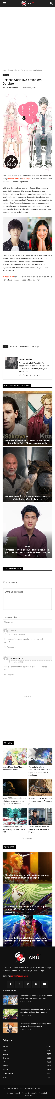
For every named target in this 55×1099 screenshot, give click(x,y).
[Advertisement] (27, 38)
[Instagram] (24, 375)
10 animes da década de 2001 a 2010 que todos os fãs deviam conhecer (25, 908)
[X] (35, 375)
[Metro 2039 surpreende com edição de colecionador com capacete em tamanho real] (15, 787)
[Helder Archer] (11, 367)
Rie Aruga (26, 179)
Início (4, 70)
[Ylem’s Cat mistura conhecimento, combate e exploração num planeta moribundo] (41, 756)
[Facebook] (20, 375)
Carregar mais (26, 838)
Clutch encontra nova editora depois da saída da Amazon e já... (40, 801)
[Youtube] (38, 375)
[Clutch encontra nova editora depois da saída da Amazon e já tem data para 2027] (41, 787)
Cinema (11, 70)
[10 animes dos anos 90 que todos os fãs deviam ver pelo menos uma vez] (10, 1000)
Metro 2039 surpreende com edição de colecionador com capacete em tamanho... (14, 801)
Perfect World (13, 179)
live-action (13, 346)
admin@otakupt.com (19, 976)
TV (27, 437)
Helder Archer (12, 88)
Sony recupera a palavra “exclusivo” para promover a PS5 (14, 829)
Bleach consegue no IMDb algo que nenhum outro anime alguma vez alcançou (27, 876)
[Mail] (27, 375)
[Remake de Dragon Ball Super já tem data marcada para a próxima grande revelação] (27, 930)
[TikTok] (31, 375)
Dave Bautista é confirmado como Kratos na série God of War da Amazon (27, 497)
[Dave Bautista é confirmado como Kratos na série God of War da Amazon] (27, 474)
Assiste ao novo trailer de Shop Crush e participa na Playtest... (39, 829)
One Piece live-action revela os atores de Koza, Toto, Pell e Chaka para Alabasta (27, 441)
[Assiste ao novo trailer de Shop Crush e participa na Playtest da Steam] (41, 816)
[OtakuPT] (27, 3)
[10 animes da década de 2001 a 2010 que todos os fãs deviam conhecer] (27, 899)
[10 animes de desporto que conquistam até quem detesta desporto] (10, 1027)
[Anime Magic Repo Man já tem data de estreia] (15, 756)
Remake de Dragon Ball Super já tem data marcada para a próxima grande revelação (26, 939)
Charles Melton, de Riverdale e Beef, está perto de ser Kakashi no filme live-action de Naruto (27, 552)
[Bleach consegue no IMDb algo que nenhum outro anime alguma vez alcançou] (27, 868)
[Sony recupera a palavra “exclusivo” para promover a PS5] (15, 816)
